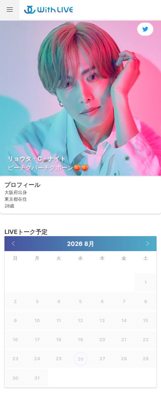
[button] (9, 9)
